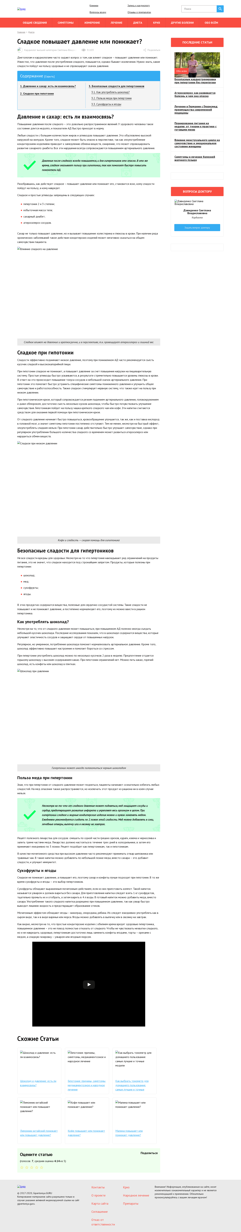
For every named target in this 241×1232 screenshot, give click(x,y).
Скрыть (49, 76)
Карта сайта (99, 1203)
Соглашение (99, 1212)
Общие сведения (35, 22)
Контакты (98, 1187)
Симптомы (66, 22)
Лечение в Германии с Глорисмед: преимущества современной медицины (196, 109)
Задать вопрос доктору (197, 227)
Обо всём (211, 22)
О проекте (98, 1195)
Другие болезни (182, 22)
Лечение (116, 22)
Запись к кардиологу (139, 5)
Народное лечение (136, 1195)
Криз (156, 22)
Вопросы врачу (98, 12)
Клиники (94, 5)
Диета (137, 22)
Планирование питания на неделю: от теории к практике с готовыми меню (195, 126)
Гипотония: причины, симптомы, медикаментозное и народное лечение (87, 1085)
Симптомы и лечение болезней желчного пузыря (194, 158)
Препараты (130, 1203)
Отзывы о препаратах (139, 12)
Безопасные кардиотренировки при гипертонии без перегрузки (195, 81)
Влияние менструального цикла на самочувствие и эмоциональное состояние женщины (197, 143)
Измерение (92, 22)
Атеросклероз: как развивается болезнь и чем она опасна (194, 94)
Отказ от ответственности (103, 1222)
